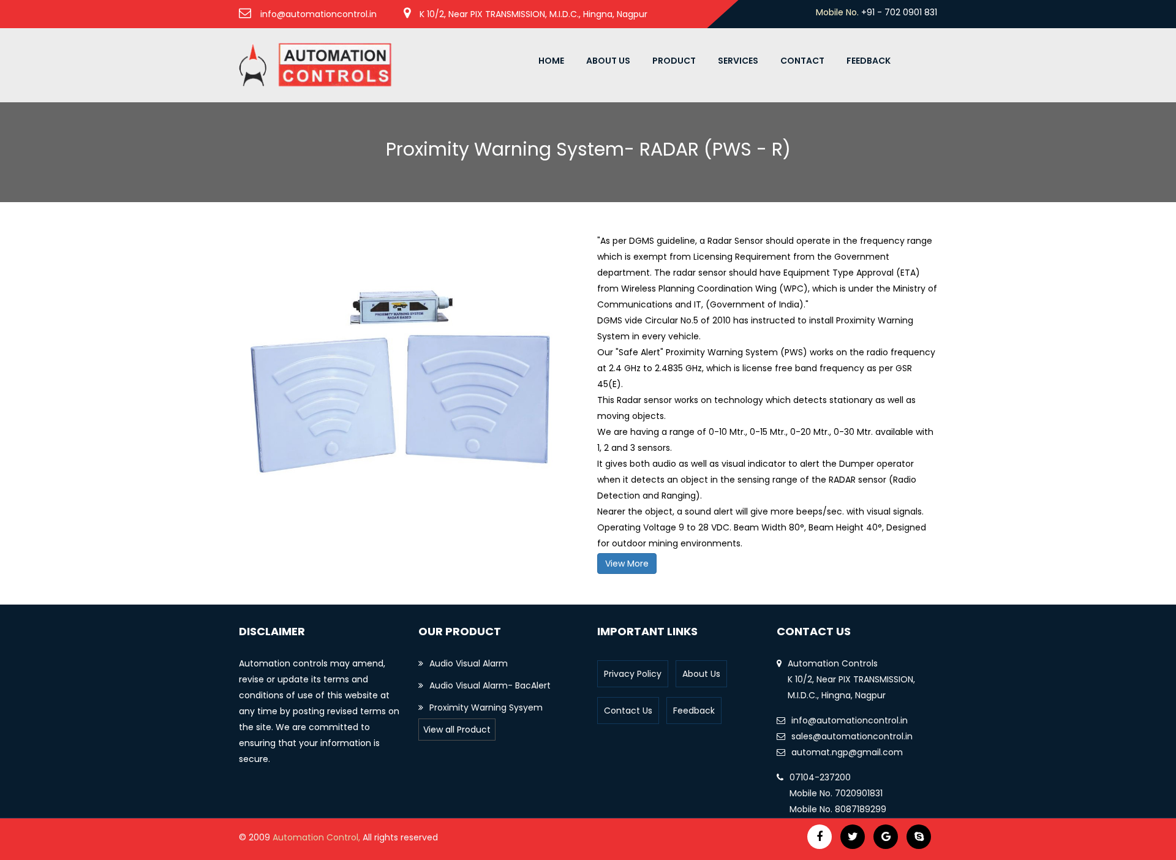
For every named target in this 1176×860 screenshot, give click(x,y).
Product (674, 61)
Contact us (628, 710)
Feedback (868, 61)
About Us (608, 61)
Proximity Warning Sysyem (486, 707)
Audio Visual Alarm (468, 663)
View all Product (457, 729)
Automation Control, (318, 837)
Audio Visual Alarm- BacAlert (490, 685)
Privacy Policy (633, 674)
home (551, 61)
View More (627, 563)
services (738, 61)
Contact (802, 61)
